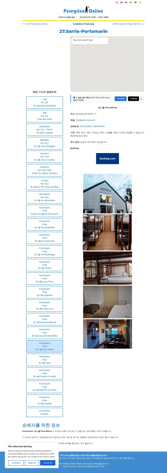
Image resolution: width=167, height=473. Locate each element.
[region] (32, 455)
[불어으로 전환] (126, 2)
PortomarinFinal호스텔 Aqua (45, 359)
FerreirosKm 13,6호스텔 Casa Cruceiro (44, 156)
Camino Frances (83, 23)
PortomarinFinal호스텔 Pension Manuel (44, 319)
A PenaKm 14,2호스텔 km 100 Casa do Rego (44, 183)
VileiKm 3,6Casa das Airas (44, 116)
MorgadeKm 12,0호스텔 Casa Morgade (44, 143)
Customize (16, 463)
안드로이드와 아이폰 (87, 17)
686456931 (99, 126)
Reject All (32, 463)
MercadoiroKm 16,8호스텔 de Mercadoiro (44, 197)
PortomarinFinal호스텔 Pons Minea (44, 346)
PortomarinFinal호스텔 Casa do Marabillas (44, 332)
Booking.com (107, 158)
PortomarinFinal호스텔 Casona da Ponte (44, 386)
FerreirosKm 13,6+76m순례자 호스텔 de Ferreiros (44, 170)
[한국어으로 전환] (140, 2)
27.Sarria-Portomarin (83, 31)
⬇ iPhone (133, 99)
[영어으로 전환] (121, 2)
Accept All (48, 463)
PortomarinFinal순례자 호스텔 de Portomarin (44, 210)
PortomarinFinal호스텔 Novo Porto (45, 278)
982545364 (86, 126)
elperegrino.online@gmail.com (96, 463)
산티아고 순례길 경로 (66, 17)
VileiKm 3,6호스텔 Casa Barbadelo (44, 102)
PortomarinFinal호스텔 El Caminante (45, 238)
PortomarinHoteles (44, 412)
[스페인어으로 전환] (117, 2)
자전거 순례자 (103, 17)
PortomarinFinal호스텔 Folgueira (44, 292)
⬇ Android (121, 99)
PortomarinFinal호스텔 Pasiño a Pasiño (44, 373)
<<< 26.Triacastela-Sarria (34, 24)
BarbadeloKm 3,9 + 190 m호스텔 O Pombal (44, 129)
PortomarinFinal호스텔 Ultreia (44, 265)
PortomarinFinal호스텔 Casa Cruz (44, 305)
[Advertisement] (42, 57)
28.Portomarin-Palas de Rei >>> (129, 24)
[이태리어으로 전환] (130, 2)
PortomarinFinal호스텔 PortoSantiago (44, 251)
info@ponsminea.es (85, 120)
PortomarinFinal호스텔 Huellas (45, 400)
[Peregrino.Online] (83, 9)
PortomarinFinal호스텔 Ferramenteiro (44, 224)
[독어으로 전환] (135, 2)
